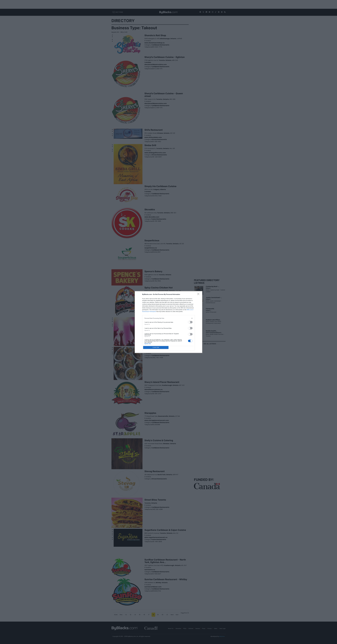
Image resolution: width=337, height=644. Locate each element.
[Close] (199, 294)
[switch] (190, 322)
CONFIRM (156, 347)
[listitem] (168, 318)
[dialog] (168, 322)
